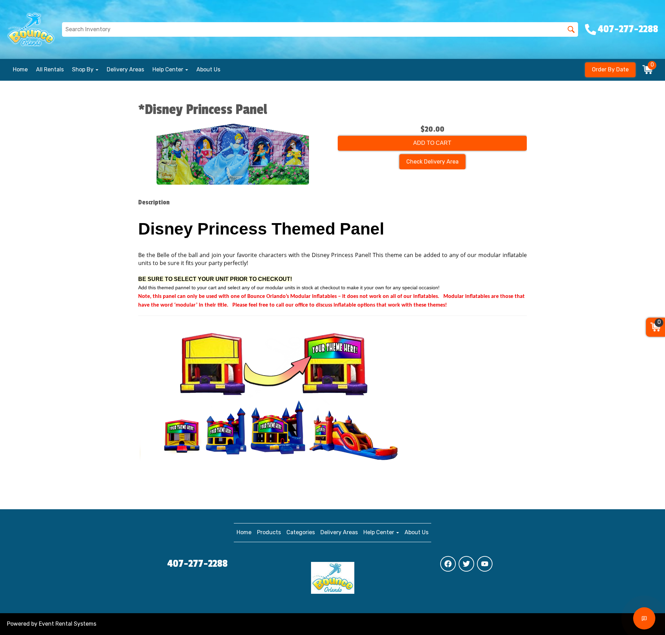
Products (269, 532)
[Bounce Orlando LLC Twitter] (466, 564)
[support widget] (644, 618)
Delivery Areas (125, 69)
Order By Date (610, 69)
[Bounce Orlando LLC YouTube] (485, 564)
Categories (300, 532)
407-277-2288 (197, 563)
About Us (208, 69)
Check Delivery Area (432, 161)
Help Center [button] (168, 69)
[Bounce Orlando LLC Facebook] (448, 564)
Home (20, 69)
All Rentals (50, 69)
